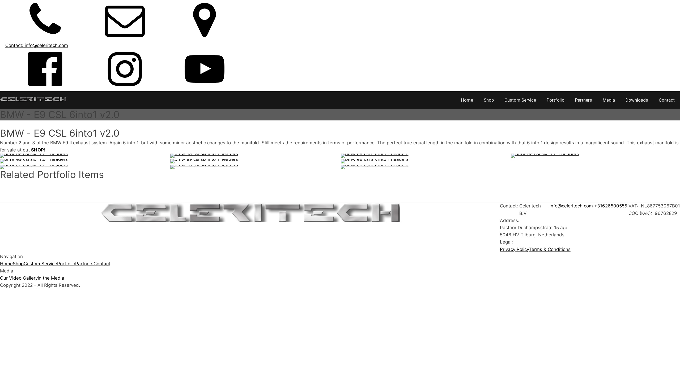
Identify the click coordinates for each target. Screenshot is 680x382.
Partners (583, 100)
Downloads (637, 100)
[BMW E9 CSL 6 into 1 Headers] (595, 156)
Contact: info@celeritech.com (36, 45)
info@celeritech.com (571, 206)
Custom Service (520, 100)
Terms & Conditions (550, 249)
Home (467, 100)
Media (609, 100)
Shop (489, 100)
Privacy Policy (514, 249)
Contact (667, 100)
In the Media (51, 278)
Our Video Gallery (19, 278)
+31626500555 (610, 206)
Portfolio (555, 100)
